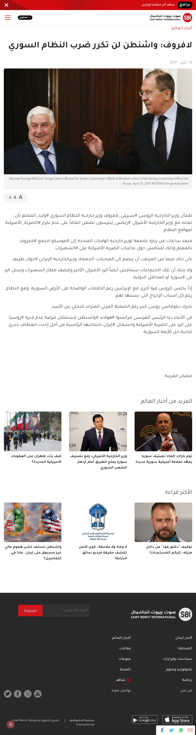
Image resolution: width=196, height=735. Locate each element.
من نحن (186, 691)
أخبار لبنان (183, 638)
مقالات (125, 649)
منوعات (124, 659)
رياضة (187, 680)
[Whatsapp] (181, 730)
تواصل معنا (121, 691)
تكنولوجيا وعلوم (179, 670)
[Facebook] (162, 730)
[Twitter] (171, 730)
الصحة (125, 670)
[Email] (190, 730)
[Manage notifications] (10, 724)
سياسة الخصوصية (82, 720)
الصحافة (185, 649)
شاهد (121, 680)
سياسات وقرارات (177, 659)
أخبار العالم (182, 28)
